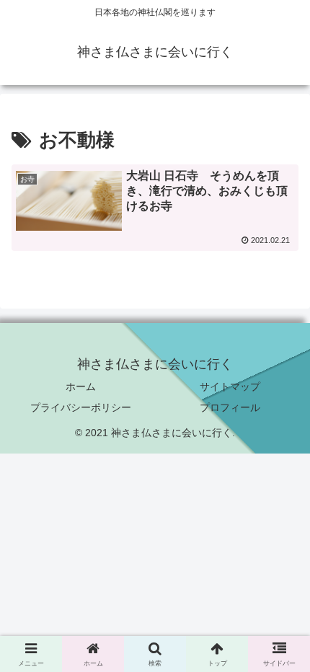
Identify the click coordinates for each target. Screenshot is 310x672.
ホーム (81, 386)
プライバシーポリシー (80, 407)
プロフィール (230, 407)
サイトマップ (230, 386)
